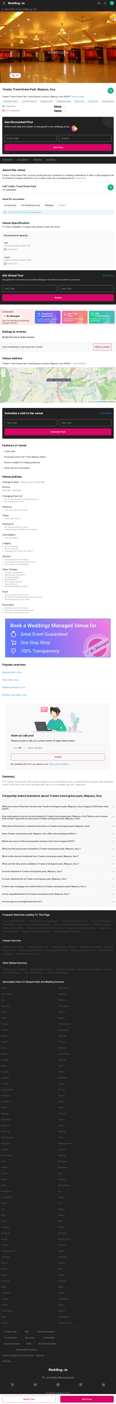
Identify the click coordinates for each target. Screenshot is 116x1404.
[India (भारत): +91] (18, 748)
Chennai (4, 1173)
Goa (60, 1191)
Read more (81, 178)
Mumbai (61, 1155)
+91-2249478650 (9, 190)
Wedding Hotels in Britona (27, 954)
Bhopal (4, 1239)
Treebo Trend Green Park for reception (34, 924)
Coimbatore (63, 1299)
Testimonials (49, 1338)
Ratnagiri (62, 1060)
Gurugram (5, 1233)
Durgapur (5, 1024)
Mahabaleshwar (65, 1143)
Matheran (62, 1048)
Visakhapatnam (8, 1251)
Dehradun (5, 1281)
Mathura (62, 1000)
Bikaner (61, 1107)
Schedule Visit (58, 432)
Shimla (4, 1305)
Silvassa (61, 1149)
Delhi (3, 1161)
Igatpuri (61, 1119)
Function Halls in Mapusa (58, 973)
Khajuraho (5, 1143)
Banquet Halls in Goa (12, 672)
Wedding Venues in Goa (13, 687)
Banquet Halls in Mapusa (89, 969)
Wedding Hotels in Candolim (31, 950)
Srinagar (5, 1060)
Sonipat (4, 1149)
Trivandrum (6, 1101)
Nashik (61, 1251)
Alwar (3, 1018)
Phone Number (35, 748)
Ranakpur (62, 1078)
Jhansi (61, 1125)
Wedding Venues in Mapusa (15, 969)
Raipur (4, 1287)
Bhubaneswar (64, 1239)
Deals (28, 1344)
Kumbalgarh (63, 1030)
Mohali (4, 1107)
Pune (60, 1173)
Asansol (61, 1090)
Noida (60, 1221)
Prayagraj (62, 1281)
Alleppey (5, 1113)
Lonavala (62, 1113)
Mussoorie (5, 1125)
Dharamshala (64, 1024)
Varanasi (5, 1245)
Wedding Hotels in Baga (57, 950)
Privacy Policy (11, 1338)
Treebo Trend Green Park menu (67, 931)
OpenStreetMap (101, 401)
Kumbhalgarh (7, 1090)
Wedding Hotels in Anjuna (91, 947)
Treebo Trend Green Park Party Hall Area (44, 928)
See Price (58, 147)
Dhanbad (62, 1036)
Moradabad (6, 1155)
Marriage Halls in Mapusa (41, 969)
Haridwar (62, 1131)
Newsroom (30, 1338)
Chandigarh (6, 1197)
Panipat (4, 1323)
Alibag (4, 1066)
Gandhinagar (7, 1311)
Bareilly (4, 1036)
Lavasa (4, 1042)
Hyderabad (63, 1161)
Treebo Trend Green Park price (36, 931)
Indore (4, 1185)
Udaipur (61, 1209)
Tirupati (4, 1030)
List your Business (11, 1344)
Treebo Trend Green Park (14, 921)
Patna (4, 1203)
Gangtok (5, 1072)
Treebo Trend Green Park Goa (74, 921)
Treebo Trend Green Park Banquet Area (72, 924)
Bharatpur (5, 1096)
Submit (58, 297)
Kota (3, 1000)
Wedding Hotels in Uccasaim (83, 950)
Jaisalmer (62, 994)
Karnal (4, 1275)
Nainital (4, 1054)
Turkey (61, 1084)
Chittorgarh (63, 988)
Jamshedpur (63, 1054)
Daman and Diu (65, 1323)
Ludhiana (5, 1227)
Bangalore (62, 1167)
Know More (108, 275)
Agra (3, 1215)
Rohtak (4, 988)
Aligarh (61, 1018)
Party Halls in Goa (10, 680)
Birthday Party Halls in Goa (14, 695)
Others (61, 1101)
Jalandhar (5, 1293)
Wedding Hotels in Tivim (38, 947)
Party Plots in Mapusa (34, 973)
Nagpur (61, 1197)
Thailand (5, 1078)
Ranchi (4, 1269)
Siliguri (61, 1305)
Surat (3, 1221)
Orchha (61, 1042)
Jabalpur (5, 1299)
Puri (60, 1203)
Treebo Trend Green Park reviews (80, 928)
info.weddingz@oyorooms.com (60, 1377)
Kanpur (61, 1215)
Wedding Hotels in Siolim (13, 947)
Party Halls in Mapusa (65, 969)
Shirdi (60, 1137)
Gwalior (61, 1293)
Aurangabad (63, 1317)
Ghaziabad (6, 1191)
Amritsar (62, 1245)
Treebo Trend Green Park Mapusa (43, 921)
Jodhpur (61, 1263)
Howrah (61, 1275)
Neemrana (6, 1119)
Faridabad (62, 1233)
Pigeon (90, 401)
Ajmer (4, 1048)
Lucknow (62, 1179)
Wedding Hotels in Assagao (64, 947)
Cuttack (61, 1311)
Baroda (61, 1227)
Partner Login (11, 1332)
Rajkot (61, 1287)
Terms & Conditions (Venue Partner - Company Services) (23, 1358)
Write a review (102, 347)
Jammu (61, 1012)
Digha (3, 1012)
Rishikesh (5, 1131)
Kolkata (4, 1167)
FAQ (27, 1332)
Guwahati (5, 1257)
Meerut (4, 1263)
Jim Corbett (6, 994)
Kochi (60, 1269)
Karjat (60, 1066)
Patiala (61, 1072)
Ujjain (3, 1317)
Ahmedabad (63, 1185)
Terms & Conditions (46, 1332)
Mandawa (5, 1006)
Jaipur (4, 1179)
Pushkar (4, 1084)
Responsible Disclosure (26, 1350)
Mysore (61, 1096)
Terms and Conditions (59, 764)
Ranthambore (7, 1137)
